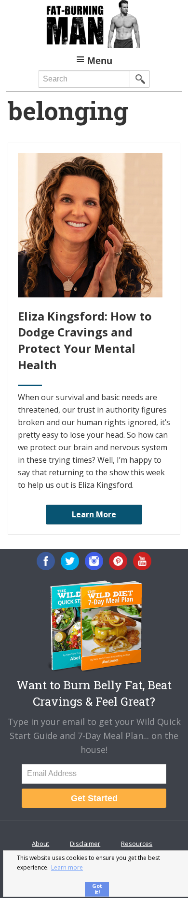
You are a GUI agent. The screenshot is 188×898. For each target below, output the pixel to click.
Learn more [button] (67, 867)
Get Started (94, 798)
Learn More (94, 514)
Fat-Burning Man (94, 24)
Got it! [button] (97, 889)
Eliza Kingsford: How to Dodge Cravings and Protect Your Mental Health (85, 340)
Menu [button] (99, 60)
